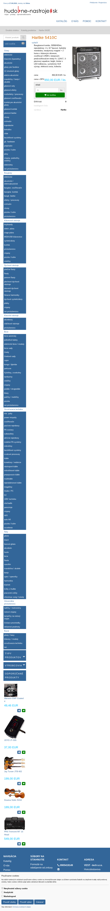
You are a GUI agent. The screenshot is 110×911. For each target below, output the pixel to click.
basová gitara (9, 544)
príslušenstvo (9, 216)
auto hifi (7, 519)
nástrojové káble (11, 466)
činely (6, 352)
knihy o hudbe (10, 589)
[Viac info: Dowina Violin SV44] (19, 812)
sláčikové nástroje (11, 324)
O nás (74, 21)
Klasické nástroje (11, 315)
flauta (6, 560)
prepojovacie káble (12, 475)
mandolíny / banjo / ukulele (12, 80)
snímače (7, 121)
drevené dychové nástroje (11, 289)
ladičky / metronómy (12, 608)
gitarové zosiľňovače (12, 98)
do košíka (51, 95)
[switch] (2, 888)
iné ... (6, 647)
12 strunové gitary (11, 71)
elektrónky (8, 165)
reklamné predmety (12, 627)
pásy (6, 154)
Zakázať (40, 902)
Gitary (6, 51)
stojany (7, 253)
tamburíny (8, 377)
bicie (6, 556)
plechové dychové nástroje (11, 283)
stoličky (7, 261)
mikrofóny (8, 446)
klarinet (7, 585)
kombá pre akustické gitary (12, 103)
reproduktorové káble (12, 483)
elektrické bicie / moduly (14, 344)
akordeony (8, 320)
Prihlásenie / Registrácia (98, 2)
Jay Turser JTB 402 (13, 771)
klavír (6, 540)
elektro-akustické (11, 75)
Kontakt (101, 21)
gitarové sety (9, 86)
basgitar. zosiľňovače (13, 188)
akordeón (8, 548)
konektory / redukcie (12, 462)
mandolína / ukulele (12, 568)
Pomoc (87, 21)
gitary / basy (9, 635)
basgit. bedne (9, 196)
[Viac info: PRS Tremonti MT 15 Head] (19, 843)
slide (6, 133)
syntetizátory (9, 241)
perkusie (7, 368)
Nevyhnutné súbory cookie (16, 888)
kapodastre (8, 125)
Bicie (6, 332)
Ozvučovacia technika (13, 409)
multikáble (8, 479)
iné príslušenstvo (11, 169)
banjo (6, 573)
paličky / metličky (11, 397)
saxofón (7, 564)
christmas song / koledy (14, 597)
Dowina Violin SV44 (13, 800)
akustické (8, 63)
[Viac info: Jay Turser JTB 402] (19, 783)
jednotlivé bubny (11, 340)
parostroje (8, 507)
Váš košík (14, 43)
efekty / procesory (11, 200)
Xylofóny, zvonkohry (12, 373)
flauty (6, 273)
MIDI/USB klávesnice (13, 237)
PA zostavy (9, 430)
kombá (7, 245)
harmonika (8, 581)
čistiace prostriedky (12, 623)
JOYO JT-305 (10, 740)
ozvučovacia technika (13, 643)
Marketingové (10, 896)
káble (6, 458)
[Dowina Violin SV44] (14, 793)
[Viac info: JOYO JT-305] (19, 752)
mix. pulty (8, 413)
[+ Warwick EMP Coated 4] (23, 710)
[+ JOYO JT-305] (23, 752)
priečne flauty (9, 269)
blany (6, 393)
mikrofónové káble (11, 470)
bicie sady (8, 348)
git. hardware (9, 142)
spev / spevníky (10, 577)
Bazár (6, 631)
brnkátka (7, 129)
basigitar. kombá (11, 192)
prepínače (8, 146)
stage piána (9, 233)
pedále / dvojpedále (12, 389)
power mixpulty (10, 417)
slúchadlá (8, 503)
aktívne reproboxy (11, 438)
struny (6, 117)
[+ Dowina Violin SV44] (23, 812)
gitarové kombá (10, 109)
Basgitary (8, 173)
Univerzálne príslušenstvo (9, 602)
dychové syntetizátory (13, 299)
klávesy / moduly (11, 639)
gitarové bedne (10, 113)
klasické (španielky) (12, 59)
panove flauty (9, 277)
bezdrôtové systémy (12, 138)
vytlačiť (35, 43)
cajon (6, 360)
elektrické (8, 55)
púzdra (7, 401)
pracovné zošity (10, 593)
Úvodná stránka (12, 30)
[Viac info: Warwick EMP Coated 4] (19, 710)
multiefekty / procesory (13, 94)
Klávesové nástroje (12, 220)
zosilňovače (9, 422)
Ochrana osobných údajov (21, 907)
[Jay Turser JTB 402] (14, 763)
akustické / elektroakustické (11, 182)
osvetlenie (8, 528)
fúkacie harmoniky (11, 295)
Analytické (8, 892)
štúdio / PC (8, 491)
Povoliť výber (26, 902)
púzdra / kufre (10, 150)
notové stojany (10, 612)
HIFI (6, 515)
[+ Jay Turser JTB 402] (23, 783)
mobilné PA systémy (12, 442)
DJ (5, 495)
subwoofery (9, 434)
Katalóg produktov (28, 30)
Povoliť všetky (9, 902)
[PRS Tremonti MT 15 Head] (14, 823)
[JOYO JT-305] (14, 727)
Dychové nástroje (11, 265)
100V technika (10, 499)
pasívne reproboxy (11, 426)
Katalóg (61, 21)
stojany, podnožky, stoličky (12, 159)
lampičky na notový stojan (12, 617)
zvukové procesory (12, 454)
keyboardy (8, 224)
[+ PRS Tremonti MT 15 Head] (23, 843)
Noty (6, 532)
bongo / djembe (10, 364)
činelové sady (10, 356)
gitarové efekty (10, 90)
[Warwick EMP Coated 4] (10, 690)
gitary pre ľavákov (11, 67)
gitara (6, 536)
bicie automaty (10, 336)
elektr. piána (9, 229)
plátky (6, 303)
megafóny (8, 487)
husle (6, 552)
